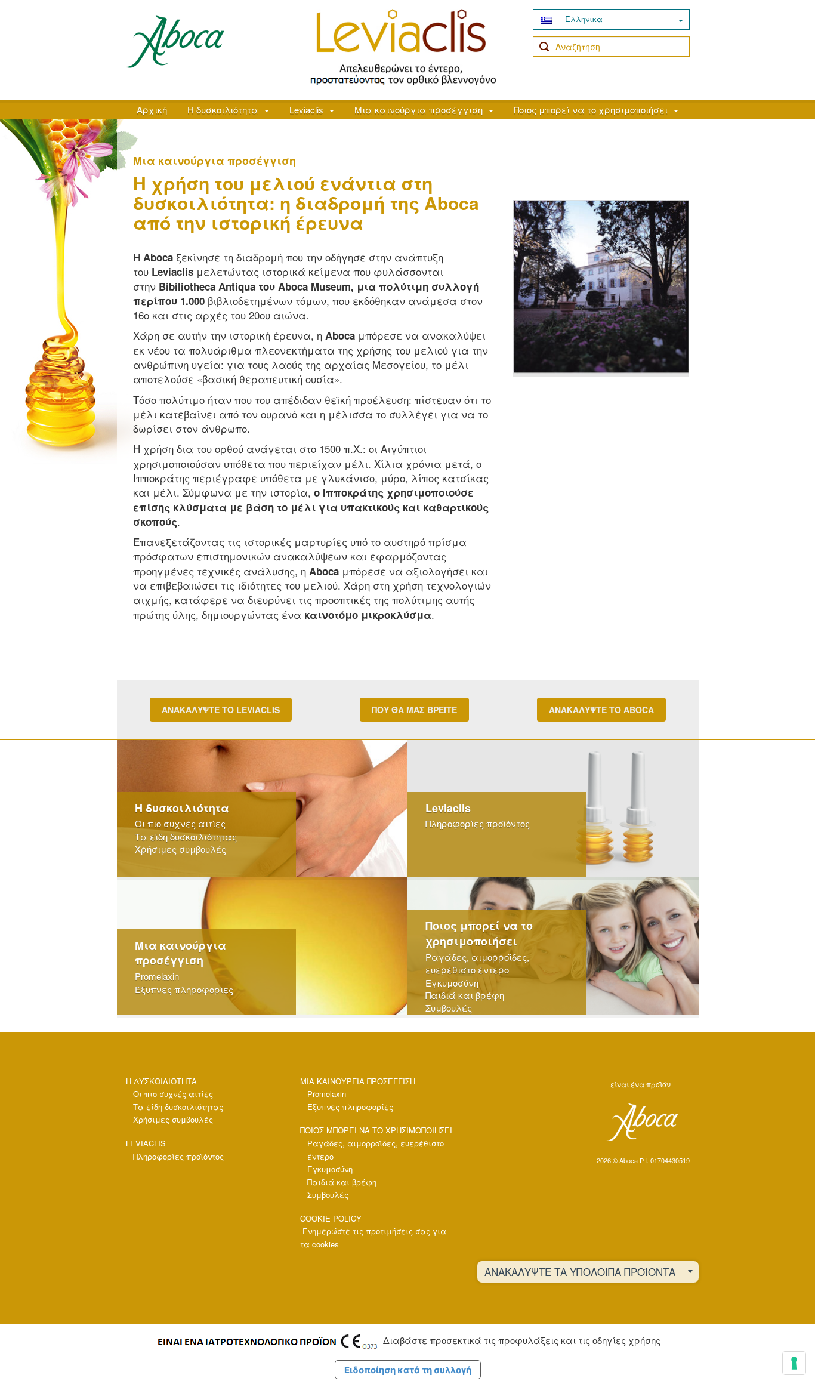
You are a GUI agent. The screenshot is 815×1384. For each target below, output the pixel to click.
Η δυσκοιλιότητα (222, 109)
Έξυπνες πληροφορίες (184, 989)
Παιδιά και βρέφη (464, 995)
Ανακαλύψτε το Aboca (601, 710)
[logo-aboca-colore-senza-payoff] (175, 40)
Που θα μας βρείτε (414, 710)
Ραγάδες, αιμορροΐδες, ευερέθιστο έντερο (477, 963)
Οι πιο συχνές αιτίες (180, 823)
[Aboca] (642, 1122)
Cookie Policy (331, 1218)
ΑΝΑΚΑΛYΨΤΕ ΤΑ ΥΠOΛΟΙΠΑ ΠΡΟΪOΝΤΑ (579, 1271)
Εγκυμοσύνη (451, 982)
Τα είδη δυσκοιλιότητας (186, 836)
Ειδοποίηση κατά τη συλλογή (407, 1370)
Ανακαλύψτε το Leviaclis (221, 710)
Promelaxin (157, 976)
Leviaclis (306, 109)
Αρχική (152, 109)
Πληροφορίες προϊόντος (477, 823)
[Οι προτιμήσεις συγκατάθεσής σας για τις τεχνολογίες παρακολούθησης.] (794, 1363)
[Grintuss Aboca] (403, 47)
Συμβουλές (448, 1007)
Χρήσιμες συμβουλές (180, 849)
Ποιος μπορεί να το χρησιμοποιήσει (591, 109)
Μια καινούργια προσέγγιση (418, 109)
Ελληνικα (583, 18)
